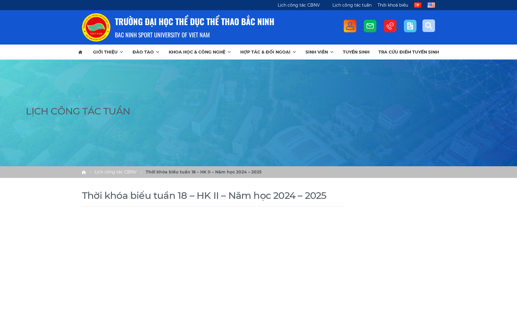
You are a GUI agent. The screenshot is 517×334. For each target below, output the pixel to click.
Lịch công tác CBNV (299, 5)
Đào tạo (143, 52)
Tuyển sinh (356, 52)
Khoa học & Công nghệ (197, 52)
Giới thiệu (105, 52)
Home (84, 172)
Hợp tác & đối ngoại (265, 52)
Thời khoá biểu (393, 5)
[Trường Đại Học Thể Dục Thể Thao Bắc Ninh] (96, 27)
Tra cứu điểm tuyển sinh (408, 52)
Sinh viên (316, 52)
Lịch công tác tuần (352, 5)
